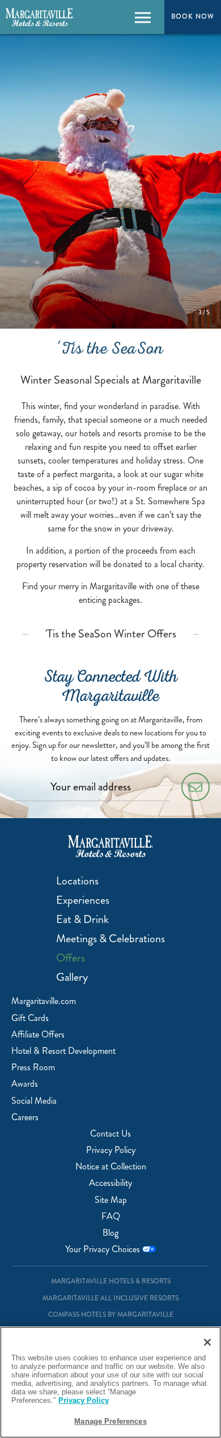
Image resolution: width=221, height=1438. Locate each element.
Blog (110, 1232)
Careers (25, 1117)
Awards (24, 1083)
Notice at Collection (110, 1166)
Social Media (34, 1100)
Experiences (82, 900)
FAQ (110, 1216)
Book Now (192, 17)
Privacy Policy (110, 1150)
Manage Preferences (110, 1421)
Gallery (72, 977)
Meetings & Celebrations (110, 939)
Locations (77, 881)
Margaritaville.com (43, 1000)
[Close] (207, 1342)
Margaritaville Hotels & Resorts (111, 1281)
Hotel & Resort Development (63, 1050)
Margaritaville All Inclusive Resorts (110, 1298)
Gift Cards (30, 1017)
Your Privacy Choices (103, 1249)
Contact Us (110, 1133)
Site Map (111, 1199)
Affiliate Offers (38, 1034)
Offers (70, 958)
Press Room (33, 1067)
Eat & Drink (82, 919)
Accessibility (110, 1182)
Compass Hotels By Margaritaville (110, 1315)
